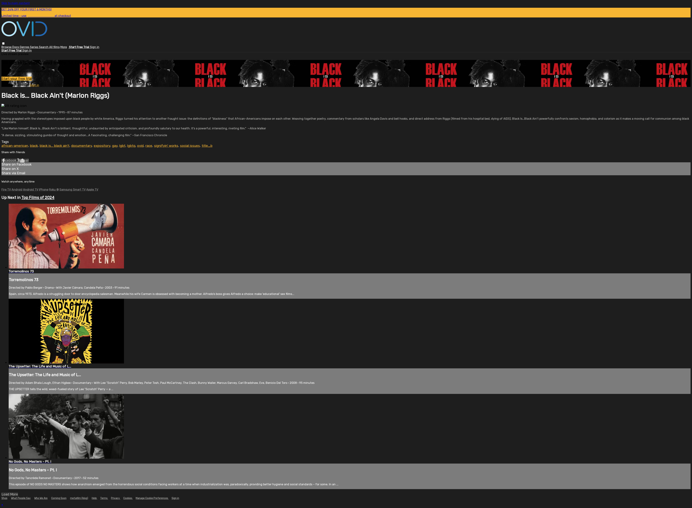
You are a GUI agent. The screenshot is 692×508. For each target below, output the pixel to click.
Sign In (27, 50)
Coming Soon (58, 498)
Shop (4, 498)
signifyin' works (166, 146)
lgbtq (131, 146)
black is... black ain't (54, 146)
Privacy (115, 498)
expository (102, 146)
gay (114, 146)
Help (94, 498)
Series (34, 47)
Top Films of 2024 (37, 197)
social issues (190, 146)
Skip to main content (15, 3)
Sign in (94, 47)
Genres (25, 47)
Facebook (9, 160)
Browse (6, 47)
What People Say (21, 498)
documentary (81, 146)
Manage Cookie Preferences (152, 498)
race (148, 146)
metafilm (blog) (79, 498)
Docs (16, 47)
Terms (104, 498)
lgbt (122, 146)
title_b (207, 146)
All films (54, 47)
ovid (140, 146)
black (34, 146)
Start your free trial (16, 79)
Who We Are (41, 498)
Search (44, 47)
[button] (3, 43)
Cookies (128, 498)
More (63, 47)
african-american (14, 146)
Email (24, 160)
